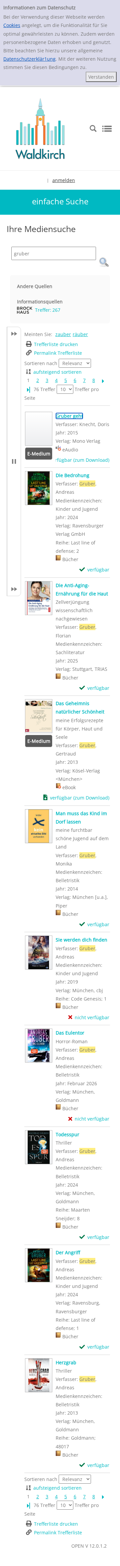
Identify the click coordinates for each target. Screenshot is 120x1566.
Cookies (11, 25)
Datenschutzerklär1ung (29, 59)
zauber (63, 334)
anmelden (63, 180)
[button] (104, 262)
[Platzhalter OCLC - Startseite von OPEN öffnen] (40, 128)
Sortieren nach (40, 363)
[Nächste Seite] (103, 380)
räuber (80, 334)
